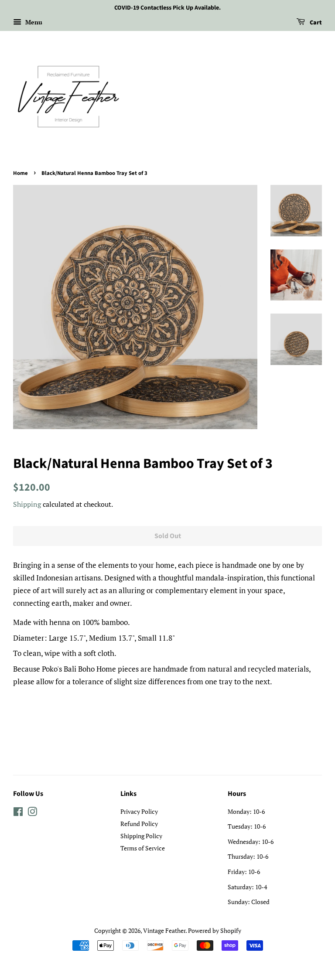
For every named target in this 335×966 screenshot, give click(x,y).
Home (20, 173)
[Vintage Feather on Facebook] (18, 813)
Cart (315, 22)
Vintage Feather (164, 930)
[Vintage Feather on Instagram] (32, 813)
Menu (33, 22)
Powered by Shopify (214, 930)
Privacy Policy (139, 811)
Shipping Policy (141, 836)
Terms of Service (142, 848)
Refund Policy (139, 823)
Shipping (27, 504)
